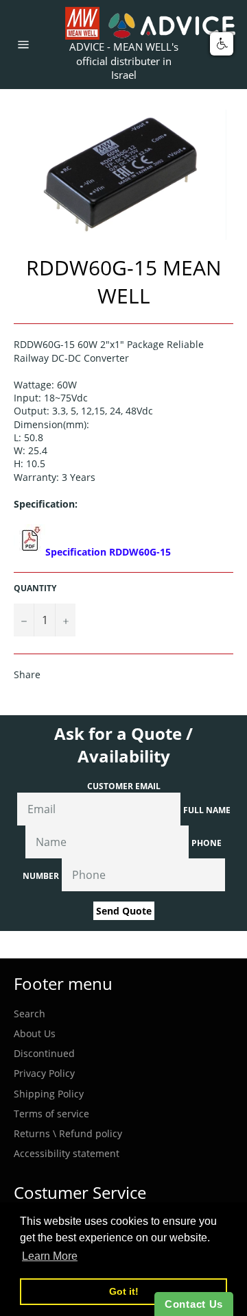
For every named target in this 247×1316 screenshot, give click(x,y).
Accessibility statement (66, 1153)
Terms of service (51, 1113)
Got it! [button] (124, 1291)
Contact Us (194, 1304)
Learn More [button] (50, 1256)
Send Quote (124, 910)
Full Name (207, 810)
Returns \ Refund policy (68, 1133)
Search (29, 1013)
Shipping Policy (49, 1093)
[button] (221, 43)
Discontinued (44, 1053)
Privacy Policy (44, 1073)
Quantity (35, 588)
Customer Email (124, 786)
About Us (35, 1033)
